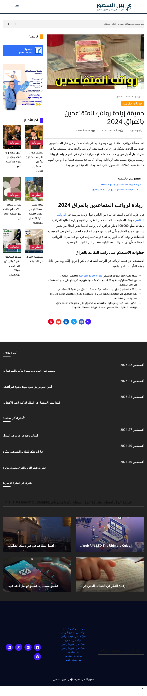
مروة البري (134, 131)
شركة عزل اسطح (73, 640)
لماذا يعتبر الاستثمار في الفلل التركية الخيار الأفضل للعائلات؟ (36, 214)
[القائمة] (17, 6)
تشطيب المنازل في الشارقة (34, 259)
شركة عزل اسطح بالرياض (73, 632)
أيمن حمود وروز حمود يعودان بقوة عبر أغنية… (27, 386)
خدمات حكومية (123, 97)
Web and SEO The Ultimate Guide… (105, 545)
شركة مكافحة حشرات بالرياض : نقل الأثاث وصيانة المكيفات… (12, 266)
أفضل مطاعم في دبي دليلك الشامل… (30, 545)
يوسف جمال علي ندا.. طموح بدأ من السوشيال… (29, 370)
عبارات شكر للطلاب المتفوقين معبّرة (23, 451)
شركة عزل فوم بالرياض (73, 628)
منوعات (36, 142)
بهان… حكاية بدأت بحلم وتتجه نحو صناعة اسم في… (12, 212)
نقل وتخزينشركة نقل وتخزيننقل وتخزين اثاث (73, 656)
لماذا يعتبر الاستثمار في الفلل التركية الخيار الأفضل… (31, 402)
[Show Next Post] (8, 24)
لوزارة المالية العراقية (90, 276)
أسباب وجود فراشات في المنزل (20, 435)
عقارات (36, 195)
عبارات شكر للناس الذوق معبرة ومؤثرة (24, 467)
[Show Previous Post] (16, 24)
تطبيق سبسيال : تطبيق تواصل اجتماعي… (32, 586)
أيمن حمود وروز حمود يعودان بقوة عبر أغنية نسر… (13, 160)
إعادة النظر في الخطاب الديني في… (102, 586)
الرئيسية (137, 97)
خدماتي (14, 247)
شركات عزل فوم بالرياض (73, 636)
